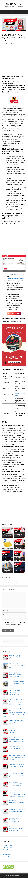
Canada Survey (7, 845)
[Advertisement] (14, 60)
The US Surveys (14, 4)
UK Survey (6, 856)
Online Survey (8, 577)
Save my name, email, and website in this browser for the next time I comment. (14, 624)
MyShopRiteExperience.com (14, 278)
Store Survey (6, 854)
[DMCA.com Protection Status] (8, 868)
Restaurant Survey (8, 852)
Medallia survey (7, 847)
